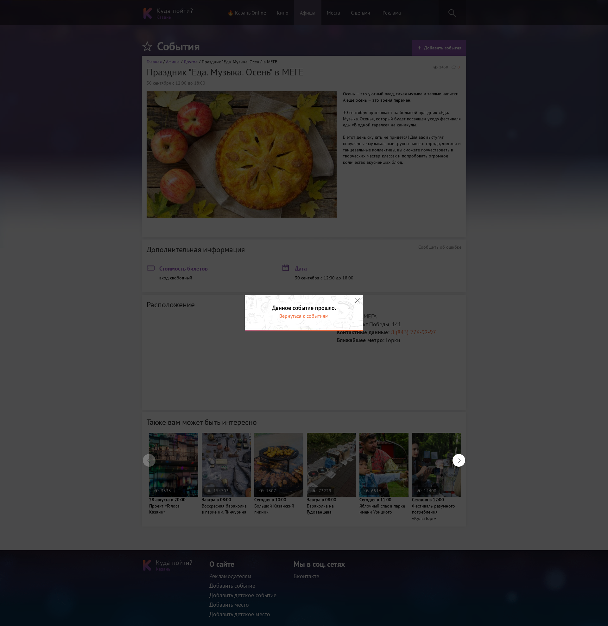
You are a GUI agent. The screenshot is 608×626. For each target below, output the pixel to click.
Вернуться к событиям (303, 316)
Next (456, 457)
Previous (146, 457)
